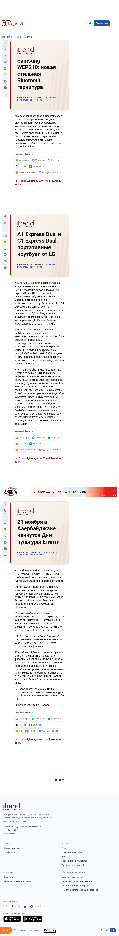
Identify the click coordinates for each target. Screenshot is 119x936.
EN (102, 930)
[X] (18, 906)
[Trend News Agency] (11, 806)
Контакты (66, 856)
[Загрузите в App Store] (12, 919)
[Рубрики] (114, 23)
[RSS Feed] (44, 906)
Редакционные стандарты (74, 861)
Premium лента (10, 852)
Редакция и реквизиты (73, 852)
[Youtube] (25, 906)
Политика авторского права (75, 885)
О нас (64, 848)
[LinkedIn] (38, 906)
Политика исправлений (73, 865)
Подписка (8, 877)
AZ (107, 930)
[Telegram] (31, 906)
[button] (5, 43)
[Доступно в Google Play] (32, 919)
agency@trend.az (10, 833)
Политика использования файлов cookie (81, 890)
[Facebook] (12, 906)
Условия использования (73, 877)
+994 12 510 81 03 (10, 830)
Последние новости (12, 848)
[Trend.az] (13, 23)
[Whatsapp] (6, 906)
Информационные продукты (17, 881)
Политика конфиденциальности (77, 881)
